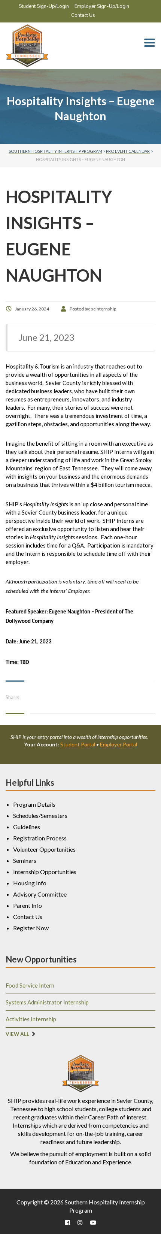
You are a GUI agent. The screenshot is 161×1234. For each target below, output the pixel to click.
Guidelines (26, 826)
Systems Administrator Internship (47, 1002)
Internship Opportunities (44, 871)
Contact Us (83, 15)
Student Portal (77, 744)
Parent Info (27, 905)
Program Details (34, 804)
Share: (12, 697)
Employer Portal (118, 744)
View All (17, 1034)
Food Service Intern (30, 985)
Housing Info (29, 882)
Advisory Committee (40, 894)
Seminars (24, 860)
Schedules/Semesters (40, 815)
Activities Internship (31, 1019)
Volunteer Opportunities (44, 849)
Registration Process (40, 838)
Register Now (31, 927)
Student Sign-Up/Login (44, 6)
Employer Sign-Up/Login (102, 6)
